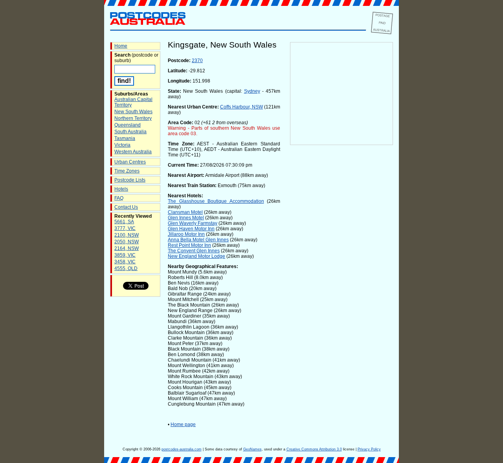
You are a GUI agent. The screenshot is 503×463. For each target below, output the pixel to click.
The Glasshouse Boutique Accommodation (216, 201)
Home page (183, 424)
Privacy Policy (369, 449)
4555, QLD (126, 268)
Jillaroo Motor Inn (186, 234)
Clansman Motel (185, 212)
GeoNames (252, 449)
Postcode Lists (129, 180)
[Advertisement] (341, 275)
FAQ (118, 198)
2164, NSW (126, 248)
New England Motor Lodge (196, 256)
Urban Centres (130, 162)
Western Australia (133, 151)
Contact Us (126, 207)
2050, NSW (126, 241)
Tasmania (124, 138)
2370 (197, 60)
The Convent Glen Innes (194, 251)
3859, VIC (125, 255)
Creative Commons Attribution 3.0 (314, 449)
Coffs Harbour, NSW (241, 107)
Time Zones (127, 171)
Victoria (122, 145)
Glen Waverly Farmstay (192, 223)
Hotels (121, 189)
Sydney (252, 91)
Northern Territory (133, 118)
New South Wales (133, 111)
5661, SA (124, 221)
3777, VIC (125, 228)
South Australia (130, 131)
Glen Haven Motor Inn (191, 229)
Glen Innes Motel (186, 217)
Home (120, 46)
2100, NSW (126, 235)
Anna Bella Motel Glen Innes (198, 240)
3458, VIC (125, 262)
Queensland (127, 125)
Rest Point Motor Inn (189, 245)
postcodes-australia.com (182, 449)
